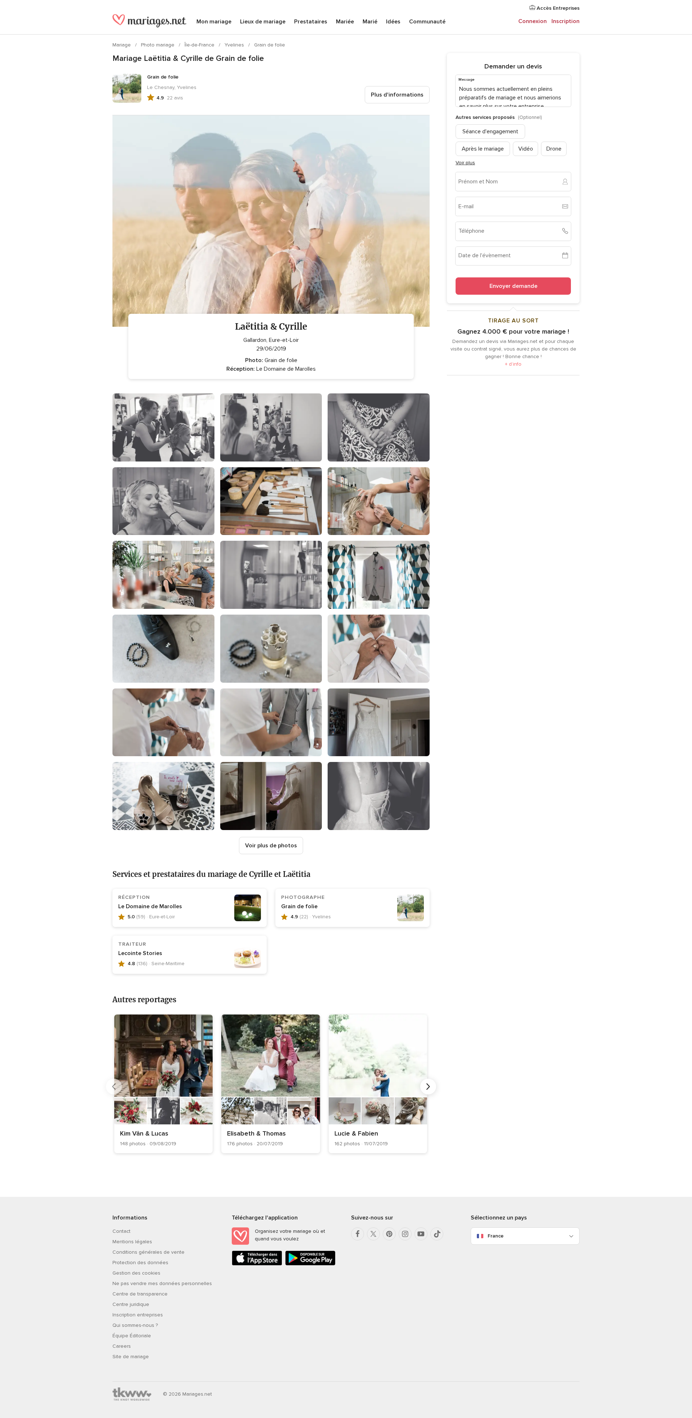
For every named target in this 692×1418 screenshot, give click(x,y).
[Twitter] (373, 1233)
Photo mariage (158, 45)
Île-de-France (200, 45)
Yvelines (235, 45)
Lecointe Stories (140, 953)
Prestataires (310, 21)
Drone (554, 148)
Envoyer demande (513, 285)
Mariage (122, 45)
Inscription (565, 21)
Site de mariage (130, 1357)
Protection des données (140, 1262)
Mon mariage (213, 21)
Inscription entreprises (137, 1315)
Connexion (532, 21)
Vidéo (525, 148)
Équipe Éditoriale (131, 1336)
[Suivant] (428, 1086)
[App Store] (257, 1264)
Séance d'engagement (490, 131)
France (496, 1236)
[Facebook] (357, 1233)
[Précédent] (114, 1086)
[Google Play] (310, 1264)
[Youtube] (420, 1233)
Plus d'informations (397, 94)
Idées (393, 21)
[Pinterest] (389, 1233)
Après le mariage (483, 148)
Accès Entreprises (557, 8)
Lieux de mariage (262, 21)
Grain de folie (269, 45)
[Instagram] (405, 1233)
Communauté (427, 21)
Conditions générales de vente (148, 1252)
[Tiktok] (436, 1233)
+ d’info (513, 364)
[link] (163, 1084)
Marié (370, 21)
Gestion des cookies (136, 1273)
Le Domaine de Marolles (150, 906)
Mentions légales (132, 1242)
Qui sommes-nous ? (135, 1325)
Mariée (345, 21)
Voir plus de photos (271, 845)
